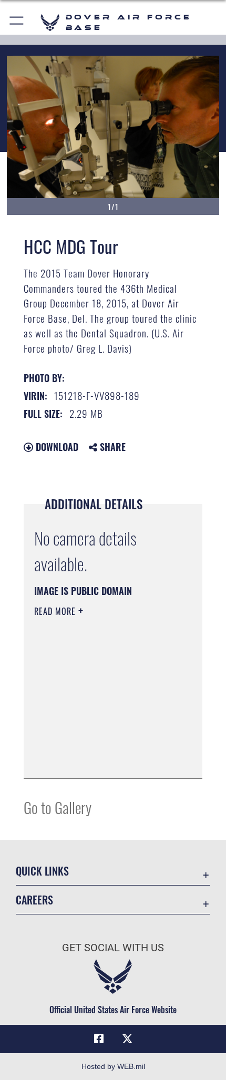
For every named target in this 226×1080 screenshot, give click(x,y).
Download (55, 447)
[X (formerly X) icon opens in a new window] (127, 1039)
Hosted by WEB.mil (113, 1066)
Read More (56, 611)
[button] (17, 22)
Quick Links (42, 871)
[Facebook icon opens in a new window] (99, 1039)
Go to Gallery (57, 807)
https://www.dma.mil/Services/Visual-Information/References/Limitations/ (98, 744)
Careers (34, 900)
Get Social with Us (113, 948)
